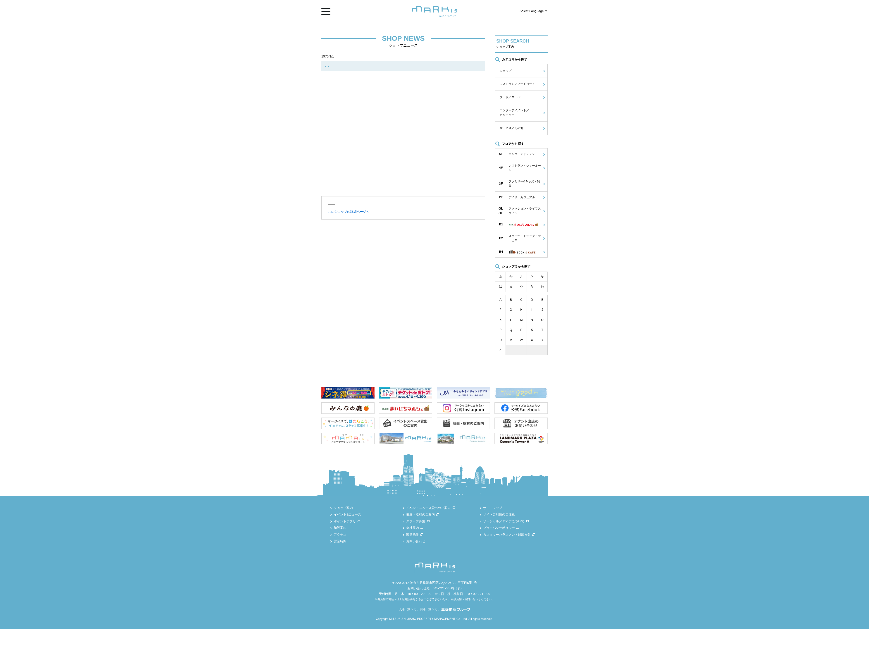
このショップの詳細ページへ (348, 211)
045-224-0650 (443, 588)
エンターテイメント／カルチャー (514, 113)
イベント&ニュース (347, 514)
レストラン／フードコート (517, 84)
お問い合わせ (415, 541)
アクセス (340, 534)
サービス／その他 (511, 128)
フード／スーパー (511, 97)
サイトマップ (492, 508)
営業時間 (340, 541)
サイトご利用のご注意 (499, 514)
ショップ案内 (343, 508)
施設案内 (340, 528)
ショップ (505, 70)
